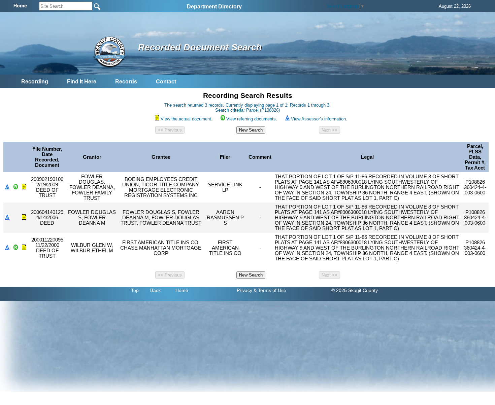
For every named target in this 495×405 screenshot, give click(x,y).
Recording (34, 81)
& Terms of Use (270, 290)
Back (155, 290)
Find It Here (81, 81)
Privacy (244, 290)
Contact (166, 81)
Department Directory (214, 6)
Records (126, 81)
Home (181, 290)
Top (135, 290)
